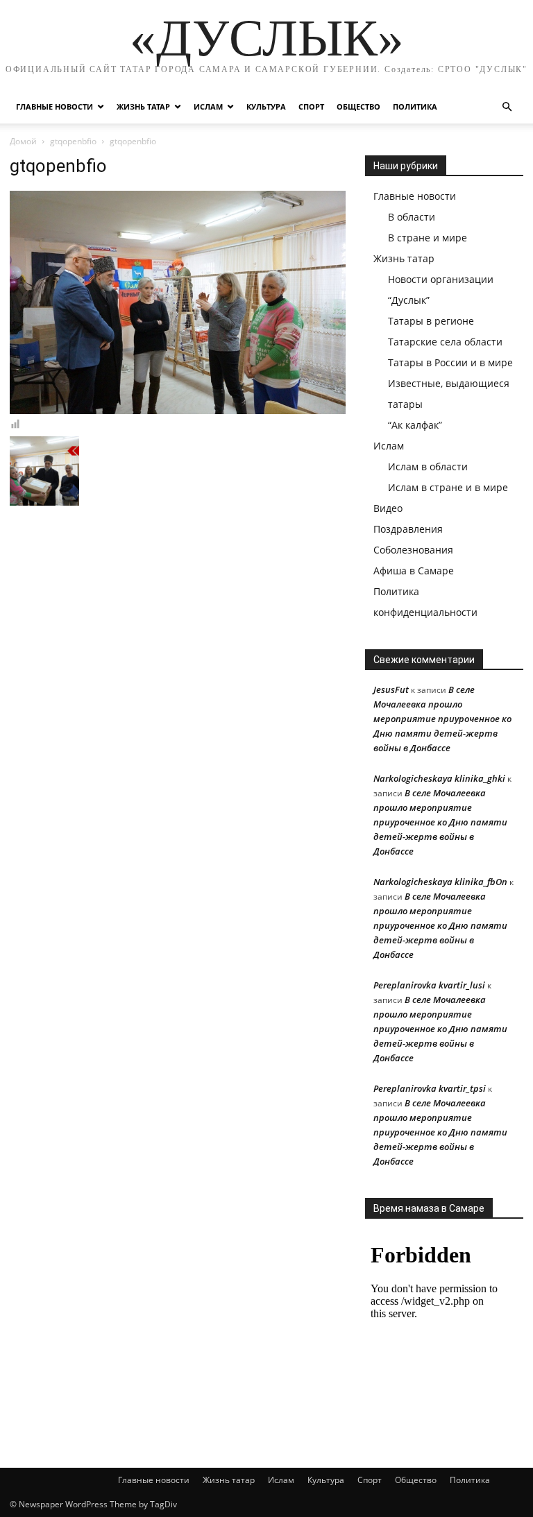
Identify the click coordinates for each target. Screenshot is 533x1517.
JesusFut (391, 689)
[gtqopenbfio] (178, 410)
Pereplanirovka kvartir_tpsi (429, 1088)
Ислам (208, 106)
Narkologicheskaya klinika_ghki (439, 778)
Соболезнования (413, 549)
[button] (506, 107)
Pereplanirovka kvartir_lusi (429, 985)
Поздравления (408, 528)
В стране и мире (427, 237)
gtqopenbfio (73, 141)
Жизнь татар (143, 106)
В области (411, 216)
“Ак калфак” (415, 424)
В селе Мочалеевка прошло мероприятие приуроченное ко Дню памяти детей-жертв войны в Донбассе (442, 718)
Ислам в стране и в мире (448, 487)
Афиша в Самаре (413, 570)
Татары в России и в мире (450, 362)
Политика (415, 106)
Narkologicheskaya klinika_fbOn (440, 881)
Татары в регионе (431, 320)
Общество (358, 106)
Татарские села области (445, 341)
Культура (266, 106)
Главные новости (54, 106)
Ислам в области (428, 466)
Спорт (311, 106)
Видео (388, 508)
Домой (23, 141)
